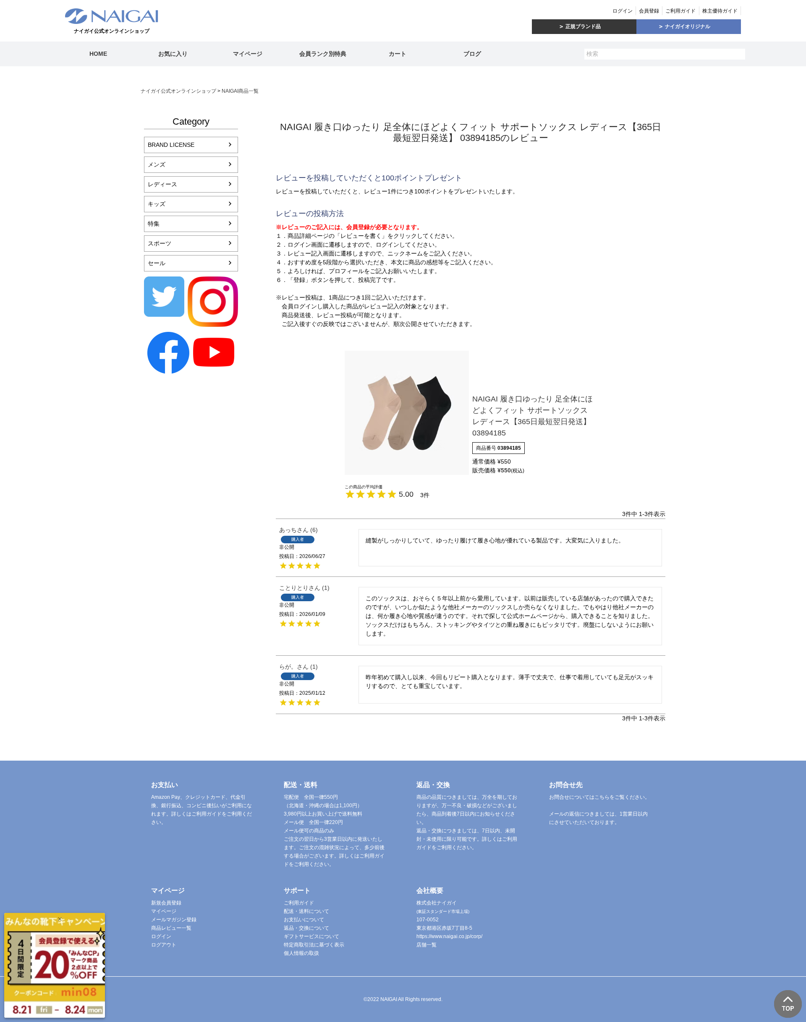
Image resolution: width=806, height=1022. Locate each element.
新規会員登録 (166, 903)
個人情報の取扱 (301, 953)
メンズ (156, 164)
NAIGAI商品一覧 (240, 91)
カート (397, 53)
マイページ (247, 53)
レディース (162, 184)
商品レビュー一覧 (171, 928)
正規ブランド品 (583, 26)
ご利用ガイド (680, 11)
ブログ (472, 53)
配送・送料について (306, 911)
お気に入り (173, 53)
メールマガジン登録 (173, 920)
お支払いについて (304, 920)
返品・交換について (306, 928)
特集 (154, 223)
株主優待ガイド (720, 11)
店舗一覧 (426, 945)
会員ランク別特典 (322, 53)
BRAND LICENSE (171, 144)
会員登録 (649, 11)
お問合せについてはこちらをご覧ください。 (599, 797)
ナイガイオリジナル (687, 26)
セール (156, 263)
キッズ (156, 204)
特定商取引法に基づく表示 (314, 945)
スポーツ (159, 243)
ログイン (622, 11)
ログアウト (163, 945)
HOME (98, 53)
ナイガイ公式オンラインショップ (178, 91)
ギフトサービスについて (311, 936)
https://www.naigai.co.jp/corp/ (449, 936)
